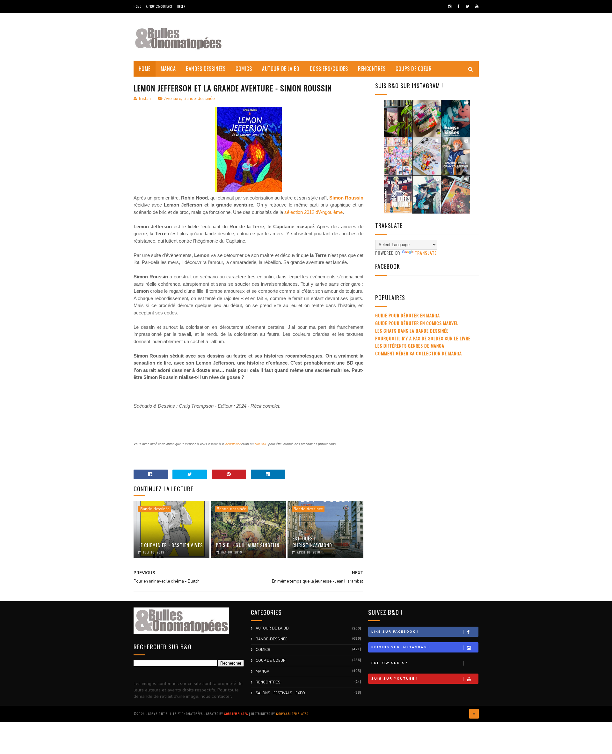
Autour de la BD (281, 68)
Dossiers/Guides (329, 68)
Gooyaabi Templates (292, 713)
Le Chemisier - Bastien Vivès (170, 544)
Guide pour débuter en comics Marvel (416, 323)
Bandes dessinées (205, 68)
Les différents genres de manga (409, 345)
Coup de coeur (271, 660)
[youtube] (477, 6)
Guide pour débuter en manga (407, 315)
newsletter (232, 444)
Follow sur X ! (389, 663)
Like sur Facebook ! (395, 632)
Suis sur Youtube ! (394, 678)
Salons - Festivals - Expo (280, 693)
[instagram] (450, 6)
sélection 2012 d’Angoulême (313, 212)
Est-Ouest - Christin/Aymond (312, 541)
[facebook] (458, 6)
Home (137, 6)
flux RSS (261, 444)
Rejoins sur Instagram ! (400, 647)
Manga (168, 68)
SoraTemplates (236, 713)
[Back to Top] (474, 714)
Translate (426, 252)
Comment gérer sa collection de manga (418, 353)
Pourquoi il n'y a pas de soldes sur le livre (422, 338)
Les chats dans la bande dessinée (411, 330)
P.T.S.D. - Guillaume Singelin (248, 544)
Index (181, 6)
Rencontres (371, 68)
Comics (244, 68)
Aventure (172, 99)
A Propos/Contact (159, 6)
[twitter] (467, 6)
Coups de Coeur (414, 68)
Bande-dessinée (199, 99)
